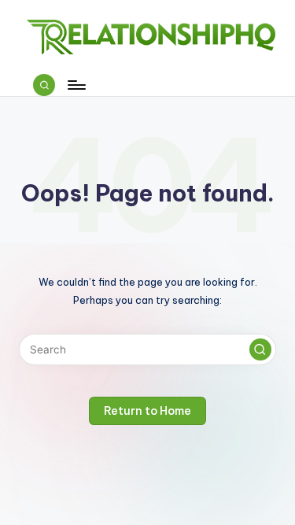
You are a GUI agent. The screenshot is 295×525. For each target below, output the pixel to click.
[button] (260, 349)
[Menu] (75, 84)
